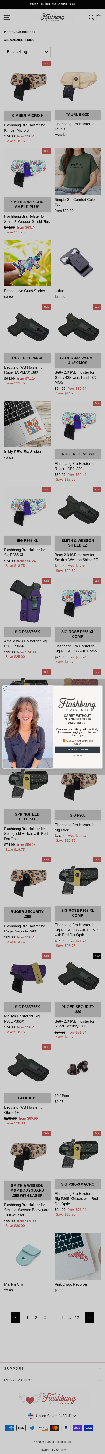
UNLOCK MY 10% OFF (77, 749)
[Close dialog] (6, 688)
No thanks (77, 755)
